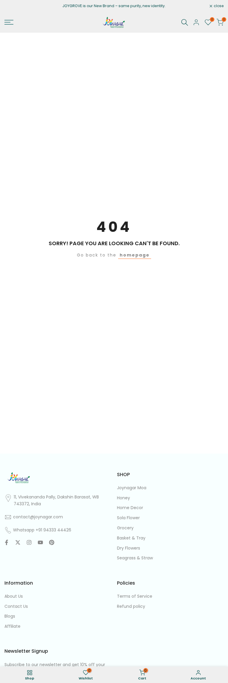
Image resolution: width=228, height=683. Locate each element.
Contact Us (16, 606)
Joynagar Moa (131, 488)
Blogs (9, 616)
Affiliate (12, 626)
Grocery (125, 528)
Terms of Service (134, 596)
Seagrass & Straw (135, 558)
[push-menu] (8, 22)
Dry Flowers (128, 548)
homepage (135, 255)
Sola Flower (128, 518)
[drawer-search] (184, 22)
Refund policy (131, 606)
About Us (13, 596)
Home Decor (130, 508)
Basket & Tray (131, 538)
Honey (123, 498)
